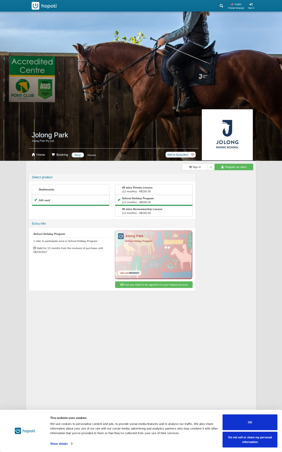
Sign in (251, 8)
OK (250, 422)
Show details (59, 443)
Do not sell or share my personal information (250, 439)
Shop (78, 155)
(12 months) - (137, 189)
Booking (61, 155)
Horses (91, 155)
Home (40, 155)
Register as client (235, 166)
